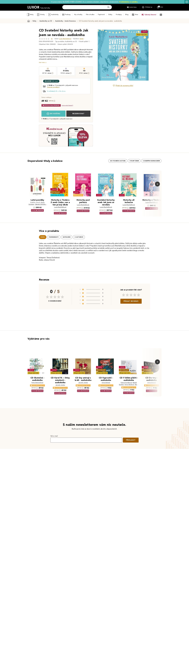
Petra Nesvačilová (37, 382)
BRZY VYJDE (78, 195)
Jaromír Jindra (60, 385)
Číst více (42, 62)
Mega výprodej (142, 34)
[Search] (108, 7)
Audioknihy (55, 14)
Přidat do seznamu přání (124, 85)
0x (52, 39)
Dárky (110, 14)
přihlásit (130, 440)
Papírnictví (101, 14)
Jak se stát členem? (67, 105)
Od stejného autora (118, 161)
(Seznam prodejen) (53, 87)
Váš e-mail (54, 436)
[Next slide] (145, 55)
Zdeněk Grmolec (40, 204)
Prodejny (119, 14)
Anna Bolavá (106, 382)
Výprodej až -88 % (57, 195)
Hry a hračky (78, 14)
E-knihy (42, 14)
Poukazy (68, 14)
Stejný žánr (134, 161)
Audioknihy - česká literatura (65, 21)
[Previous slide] (100, 55)
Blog (126, 14)
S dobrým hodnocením (151, 161)
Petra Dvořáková (126, 382)
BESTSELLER (55, 192)
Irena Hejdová (129, 384)
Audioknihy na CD (45, 21)
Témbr (81, 39)
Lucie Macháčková (65, 39)
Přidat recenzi (131, 301)
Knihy (31, 14)
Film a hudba (90, 14)
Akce (136, 14)
